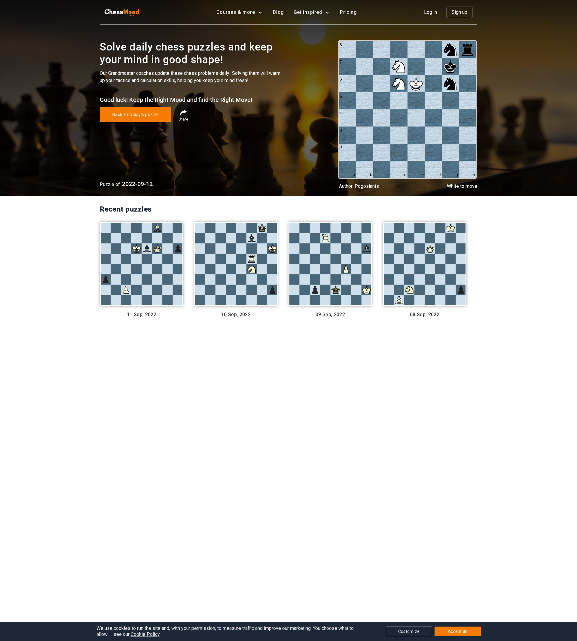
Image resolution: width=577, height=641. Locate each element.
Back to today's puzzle (135, 114)
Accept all (457, 631)
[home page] (122, 12)
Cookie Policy (145, 634)
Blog (278, 12)
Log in (430, 12)
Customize (409, 631)
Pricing (348, 12)
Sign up (459, 12)
